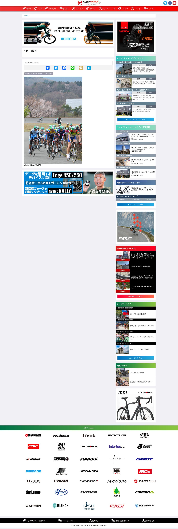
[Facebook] (64, 67)
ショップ (125, 9)
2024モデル (149, 199)
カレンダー (151, 9)
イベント (137, 9)
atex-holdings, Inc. (87, 525)
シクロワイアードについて (36, 521)
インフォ (92, 9)
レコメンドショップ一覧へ (135, 119)
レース (40, 9)
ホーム (27, 16)
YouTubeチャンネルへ (135, 296)
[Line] (72, 67)
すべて (29, 9)
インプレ (66, 9)
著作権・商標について (122, 521)
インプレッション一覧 (135, 205)
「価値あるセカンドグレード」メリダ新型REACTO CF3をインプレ (142, 190)
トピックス (79, 9)
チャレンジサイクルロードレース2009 (38, 74)
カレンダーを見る (135, 358)
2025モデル (135, 199)
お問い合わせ (150, 521)
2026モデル (122, 199)
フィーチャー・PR (108, 9)
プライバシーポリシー (69, 521)
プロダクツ (52, 9)
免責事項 (95, 521)
